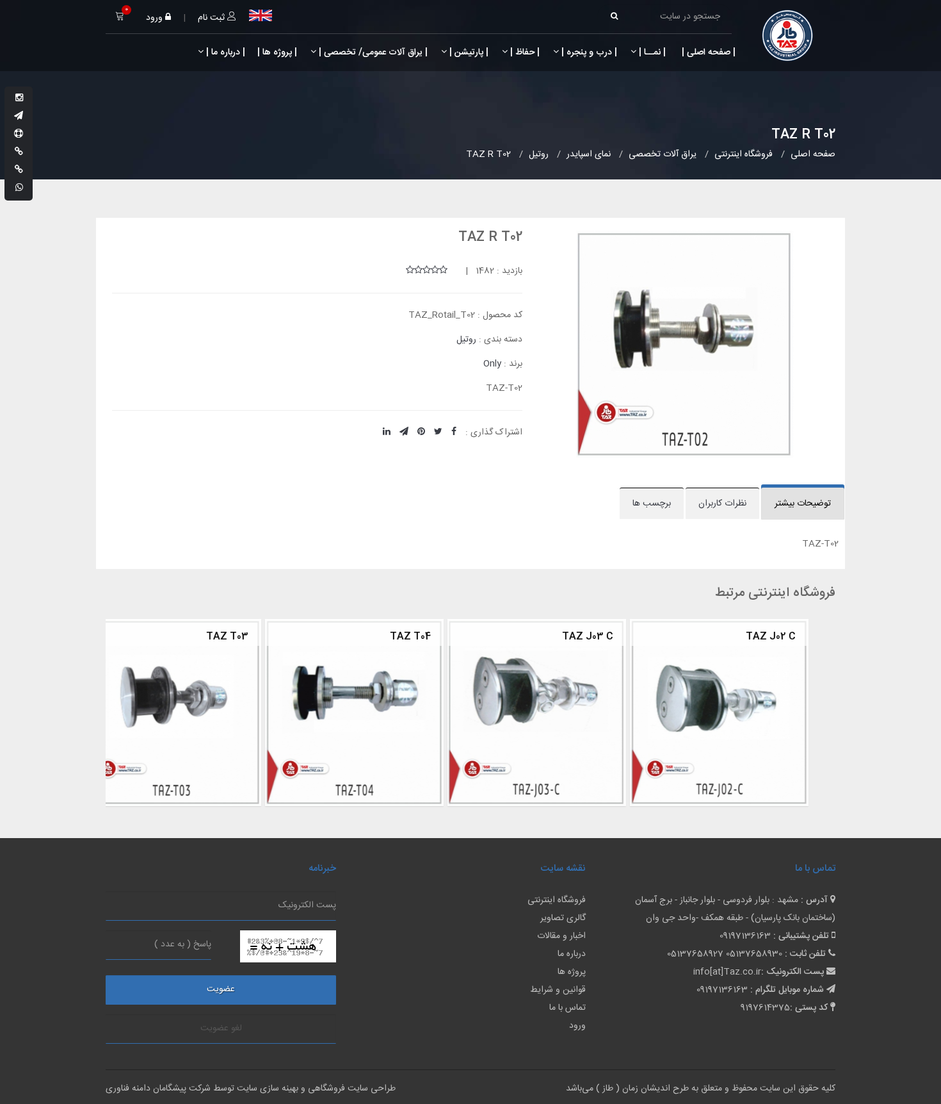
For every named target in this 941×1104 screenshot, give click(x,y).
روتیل (466, 339)
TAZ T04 (252, 637)
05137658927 (695, 954)
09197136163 (745, 936)
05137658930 (754, 954)
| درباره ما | (224, 52)
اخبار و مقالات (561, 936)
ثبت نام (212, 18)
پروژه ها (572, 972)
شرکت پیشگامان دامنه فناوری (158, 1088)
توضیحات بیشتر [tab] (803, 503)
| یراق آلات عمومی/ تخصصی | (372, 52)
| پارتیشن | (467, 52)
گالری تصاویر (563, 918)
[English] (260, 15)
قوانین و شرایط (558, 990)
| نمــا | (651, 52)
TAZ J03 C (430, 637)
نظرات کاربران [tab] (722, 503)
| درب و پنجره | (588, 52)
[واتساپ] (19, 188)
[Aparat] (18, 134)
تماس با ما (567, 1008)
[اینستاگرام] (19, 98)
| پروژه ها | (276, 52)
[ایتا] (19, 170)
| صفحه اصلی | (707, 52)
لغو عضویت (221, 1028)
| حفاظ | (524, 52)
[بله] (19, 152)
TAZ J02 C (613, 637)
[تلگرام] (18, 116)
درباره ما (572, 954)
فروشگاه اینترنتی (556, 900)
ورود (155, 18)
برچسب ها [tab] (651, 503)
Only (492, 364)
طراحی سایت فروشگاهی (350, 1088)
